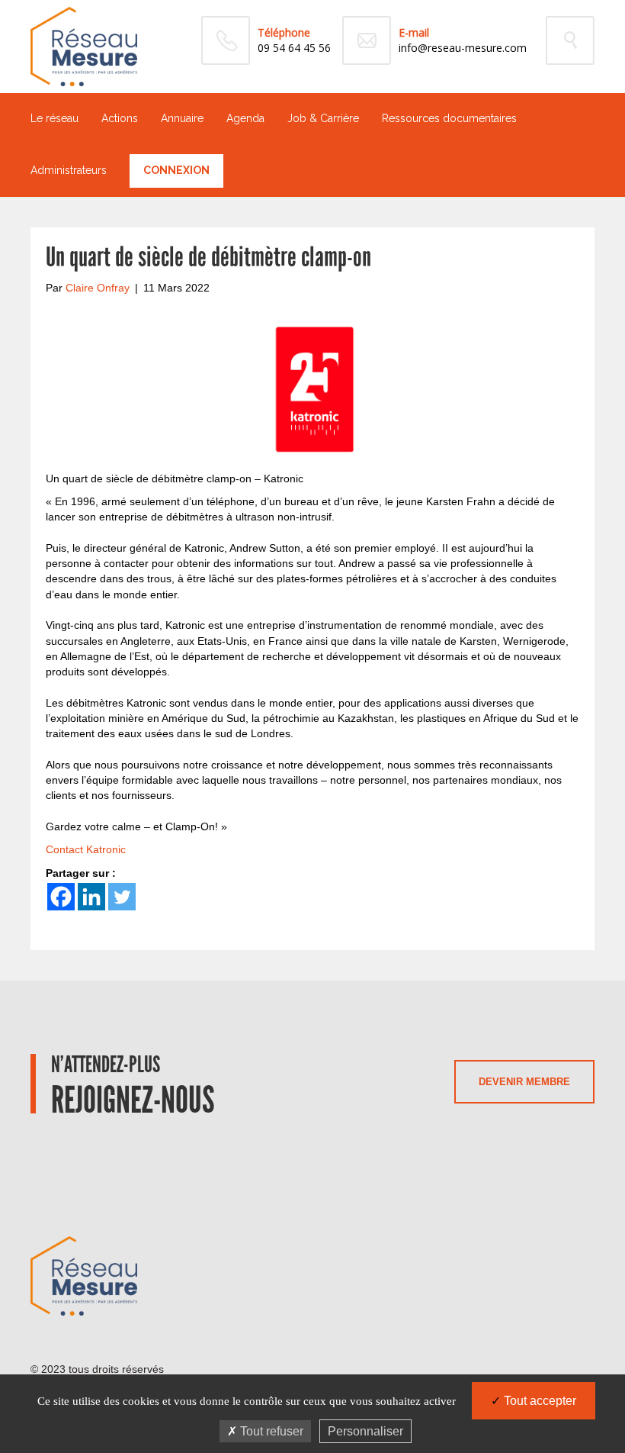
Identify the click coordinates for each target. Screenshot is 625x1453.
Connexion (176, 170)
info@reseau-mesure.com (463, 47)
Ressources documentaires (449, 118)
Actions (119, 118)
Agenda (245, 118)
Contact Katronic (86, 849)
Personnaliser (365, 1431)
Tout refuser (270, 1431)
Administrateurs (68, 170)
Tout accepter (538, 1400)
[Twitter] (122, 896)
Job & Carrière (323, 118)
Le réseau (54, 118)
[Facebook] (61, 896)
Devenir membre (524, 1081)
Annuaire (182, 118)
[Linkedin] (91, 896)
